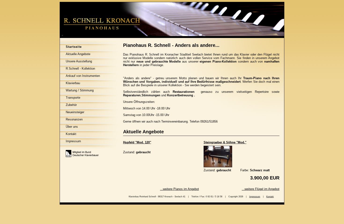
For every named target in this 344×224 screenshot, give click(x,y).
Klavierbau (73, 83)
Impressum (73, 141)
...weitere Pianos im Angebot (179, 189)
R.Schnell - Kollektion (80, 68)
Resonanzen (74, 119)
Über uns (72, 126)
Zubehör (71, 105)
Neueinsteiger (75, 112)
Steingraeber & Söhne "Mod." (225, 142)
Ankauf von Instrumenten (83, 76)
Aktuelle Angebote (78, 54)
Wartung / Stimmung (80, 90)
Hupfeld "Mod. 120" (137, 142)
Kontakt (71, 134)
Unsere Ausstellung (79, 61)
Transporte (73, 97)
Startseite (74, 47)
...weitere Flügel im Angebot (260, 189)
